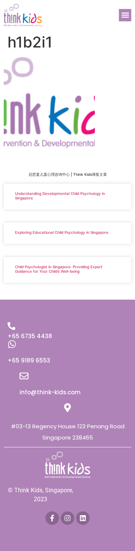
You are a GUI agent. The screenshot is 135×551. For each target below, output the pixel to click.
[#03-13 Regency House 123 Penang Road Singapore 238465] (67, 407)
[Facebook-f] (52, 518)
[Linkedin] (83, 518)
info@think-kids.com (50, 392)
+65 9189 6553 (29, 360)
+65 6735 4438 (30, 336)
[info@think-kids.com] (24, 375)
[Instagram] (67, 518)
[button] (125, 15)
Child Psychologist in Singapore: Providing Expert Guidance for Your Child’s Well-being (58, 268)
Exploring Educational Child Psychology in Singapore (61, 232)
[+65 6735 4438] (11, 326)
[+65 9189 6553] (12, 344)
